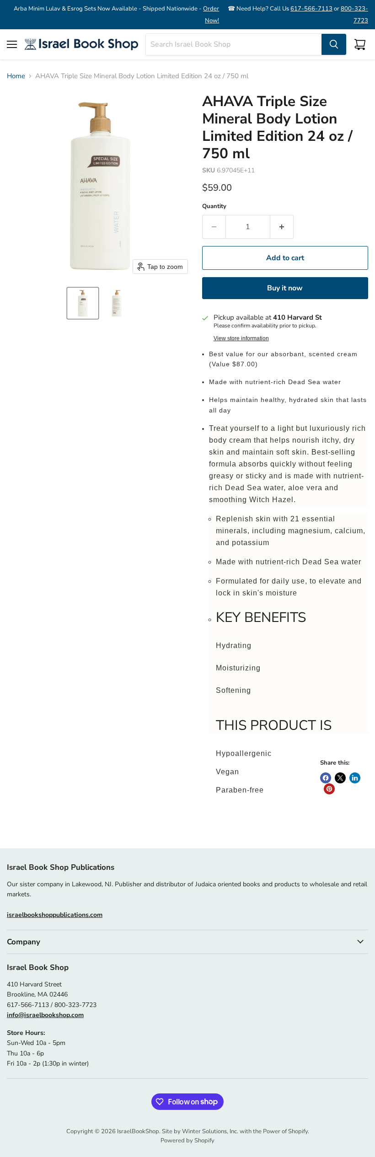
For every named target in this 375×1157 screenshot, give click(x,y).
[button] (82, 303)
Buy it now (285, 288)
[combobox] (233, 44)
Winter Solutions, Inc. (210, 1131)
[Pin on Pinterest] (329, 788)
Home (16, 76)
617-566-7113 (311, 9)
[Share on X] (340, 777)
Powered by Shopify (187, 1140)
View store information (241, 338)
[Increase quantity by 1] (282, 227)
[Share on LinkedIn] (354, 777)
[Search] (333, 44)
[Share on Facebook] (325, 777)
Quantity (214, 206)
